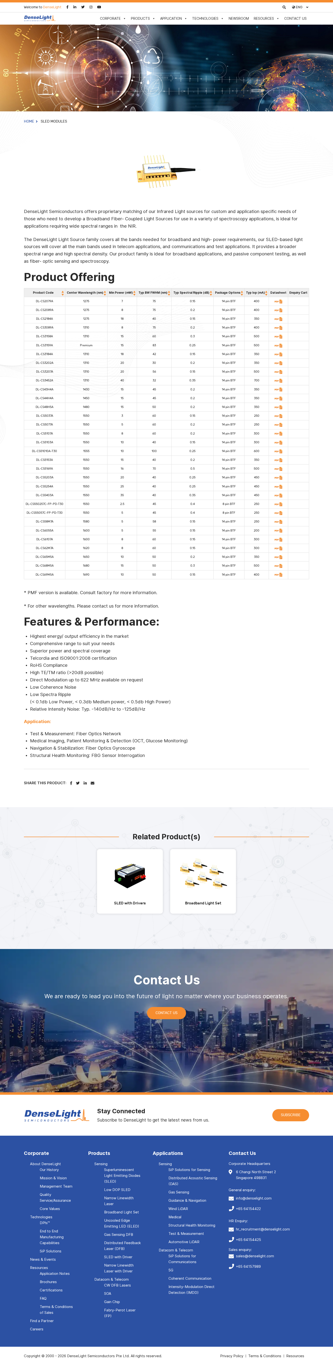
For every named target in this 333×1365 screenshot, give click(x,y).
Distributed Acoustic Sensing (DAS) (192, 1181)
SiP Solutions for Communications (182, 1259)
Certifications (51, 1290)
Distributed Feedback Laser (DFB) (122, 1245)
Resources (264, 18)
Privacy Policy (231, 1356)
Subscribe (291, 1115)
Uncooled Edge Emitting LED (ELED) (121, 1223)
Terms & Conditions (264, 1356)
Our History (49, 1169)
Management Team (56, 1186)
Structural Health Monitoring (191, 1225)
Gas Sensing (178, 1192)
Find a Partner (42, 1320)
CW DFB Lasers (117, 1285)
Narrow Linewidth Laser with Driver (119, 1268)
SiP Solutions (50, 1251)
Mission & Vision (53, 1178)
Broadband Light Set (121, 1212)
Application (171, 18)
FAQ (43, 1298)
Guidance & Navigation (187, 1200)
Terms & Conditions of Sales (56, 1309)
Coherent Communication (189, 1278)
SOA (107, 1293)
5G (170, 1270)
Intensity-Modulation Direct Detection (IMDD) (191, 1289)
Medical (174, 1217)
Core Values (50, 1208)
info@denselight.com (254, 1198)
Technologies (205, 18)
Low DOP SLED (117, 1189)
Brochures (48, 1281)
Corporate (110, 18)
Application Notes (55, 1273)
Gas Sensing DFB (118, 1234)
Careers (36, 1329)
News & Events (43, 1259)
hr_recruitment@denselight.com (263, 1229)
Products (140, 18)
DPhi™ (45, 1222)
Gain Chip (112, 1301)
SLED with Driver (118, 1257)
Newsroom (239, 18)
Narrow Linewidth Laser (119, 1201)
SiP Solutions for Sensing (189, 1169)
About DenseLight (45, 1164)
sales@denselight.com (255, 1256)
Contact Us (295, 18)
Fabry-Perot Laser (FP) (120, 1313)
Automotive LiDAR (183, 1241)
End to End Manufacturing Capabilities (52, 1237)
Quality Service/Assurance (55, 1197)
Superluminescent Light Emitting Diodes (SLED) (122, 1175)
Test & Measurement (186, 1233)
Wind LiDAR (178, 1208)
